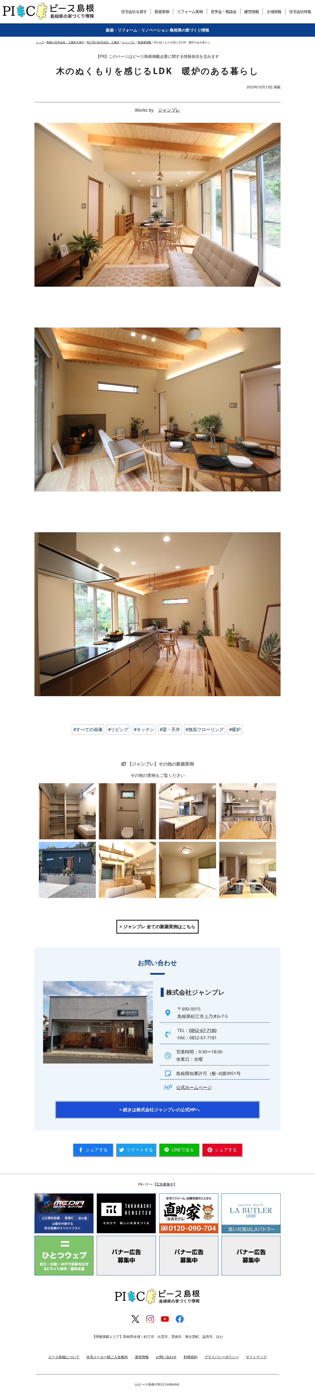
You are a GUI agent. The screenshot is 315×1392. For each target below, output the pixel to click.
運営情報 (142, 1357)
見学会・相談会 (223, 11)
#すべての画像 (88, 729)
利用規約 (190, 1357)
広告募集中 (164, 1184)
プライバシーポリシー (222, 1357)
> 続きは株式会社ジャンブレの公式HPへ (159, 1109)
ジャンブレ (169, 110)
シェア (97, 1150)
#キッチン (144, 729)
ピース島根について (63, 1357)
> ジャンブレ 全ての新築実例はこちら (157, 926)
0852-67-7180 (203, 1030)
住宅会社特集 (300, 11)
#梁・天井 (170, 729)
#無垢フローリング (205, 729)
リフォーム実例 (190, 11)
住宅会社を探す (134, 11)
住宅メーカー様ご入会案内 (107, 1357)
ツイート (139, 1150)
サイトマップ (256, 1357)
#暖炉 (235, 729)
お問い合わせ (166, 1357)
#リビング (118, 729)
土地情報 (274, 11)
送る (183, 1150)
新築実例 (162, 11)
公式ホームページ (194, 1087)
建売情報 (251, 11)
